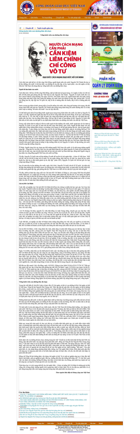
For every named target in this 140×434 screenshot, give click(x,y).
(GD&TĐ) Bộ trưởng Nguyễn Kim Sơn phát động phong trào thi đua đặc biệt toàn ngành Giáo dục (49, 412)
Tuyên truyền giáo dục (45, 28)
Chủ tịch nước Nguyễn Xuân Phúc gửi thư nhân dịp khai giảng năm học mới (43, 410)
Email (101, 423)
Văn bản (93, 423)
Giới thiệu (50, 423)
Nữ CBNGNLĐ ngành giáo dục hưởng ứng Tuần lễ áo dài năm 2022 (40, 398)
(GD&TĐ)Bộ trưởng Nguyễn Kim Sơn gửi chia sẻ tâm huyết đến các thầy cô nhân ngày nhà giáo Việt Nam (52, 405)
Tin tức (59, 423)
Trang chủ (41, 423)
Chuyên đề (29, 28)
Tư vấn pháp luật (81, 423)
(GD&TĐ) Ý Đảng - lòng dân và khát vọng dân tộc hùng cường (38, 404)
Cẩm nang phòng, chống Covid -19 (30, 408)
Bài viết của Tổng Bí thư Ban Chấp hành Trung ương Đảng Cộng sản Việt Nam (43, 414)
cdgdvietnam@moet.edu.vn (75, 431)
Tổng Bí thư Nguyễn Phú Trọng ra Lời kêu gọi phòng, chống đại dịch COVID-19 (43, 416)
